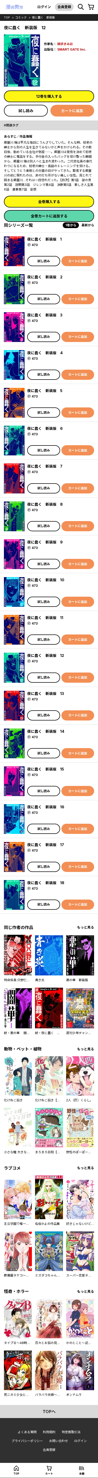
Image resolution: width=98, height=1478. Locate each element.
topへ (49, 1411)
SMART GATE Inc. (71, 49)
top (7, 17)
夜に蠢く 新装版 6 (45, 428)
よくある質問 (27, 1432)
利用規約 (49, 1432)
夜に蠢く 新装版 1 (44, 239)
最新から (88, 225)
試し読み (26, 110)
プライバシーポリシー (27, 1441)
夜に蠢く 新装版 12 (45, 655)
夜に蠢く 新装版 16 (45, 807)
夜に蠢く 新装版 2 (44, 277)
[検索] (81, 7)
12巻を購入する (49, 96)
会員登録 (64, 7)
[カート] (91, 7)
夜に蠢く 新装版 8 (45, 504)
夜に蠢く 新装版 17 (45, 844)
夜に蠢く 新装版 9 (45, 542)
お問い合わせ (58, 1441)
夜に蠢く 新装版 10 (45, 580)
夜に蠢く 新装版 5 (44, 390)
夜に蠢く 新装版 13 (45, 693)
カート (49, 1473)
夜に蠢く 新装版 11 (45, 617)
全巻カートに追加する (49, 216)
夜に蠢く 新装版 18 (45, 883)
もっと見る (85, 927)
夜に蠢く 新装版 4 (45, 353)
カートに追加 (72, 110)
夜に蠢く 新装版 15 (45, 769)
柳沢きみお (65, 44)
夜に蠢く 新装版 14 (45, 731)
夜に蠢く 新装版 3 (44, 315)
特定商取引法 (71, 1432)
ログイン (44, 7)
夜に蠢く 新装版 (43, 17)
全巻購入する (49, 201)
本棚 (81, 1473)
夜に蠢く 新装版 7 (44, 466)
